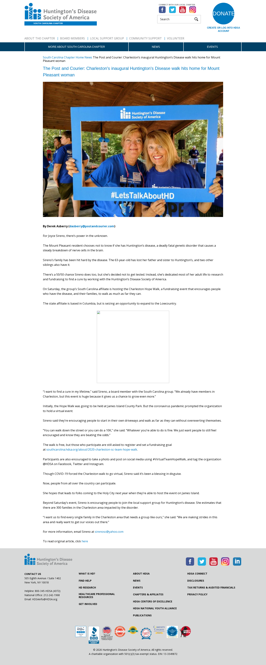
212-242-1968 (51, 595)
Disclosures (195, 580)
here (85, 541)
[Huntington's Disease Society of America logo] (48, 560)
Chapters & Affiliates (148, 594)
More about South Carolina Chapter (76, 46)
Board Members (72, 38)
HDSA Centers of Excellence (152, 601)
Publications (142, 615)
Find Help (85, 580)
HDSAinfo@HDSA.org (44, 599)
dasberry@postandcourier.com (91, 226)
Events (212, 46)
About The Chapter (39, 38)
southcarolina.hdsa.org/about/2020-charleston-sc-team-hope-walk (91, 449)
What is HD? (87, 573)
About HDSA (141, 573)
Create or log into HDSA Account (223, 29)
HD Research (87, 587)
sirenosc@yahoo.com (109, 532)
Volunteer (175, 38)
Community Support (145, 38)
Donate (223, 13)
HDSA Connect (197, 573)
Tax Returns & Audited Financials (211, 587)
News (156, 46)
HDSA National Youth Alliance (155, 608)
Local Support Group (107, 38)
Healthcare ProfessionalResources (97, 595)
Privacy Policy (197, 594)
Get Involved (88, 604)
